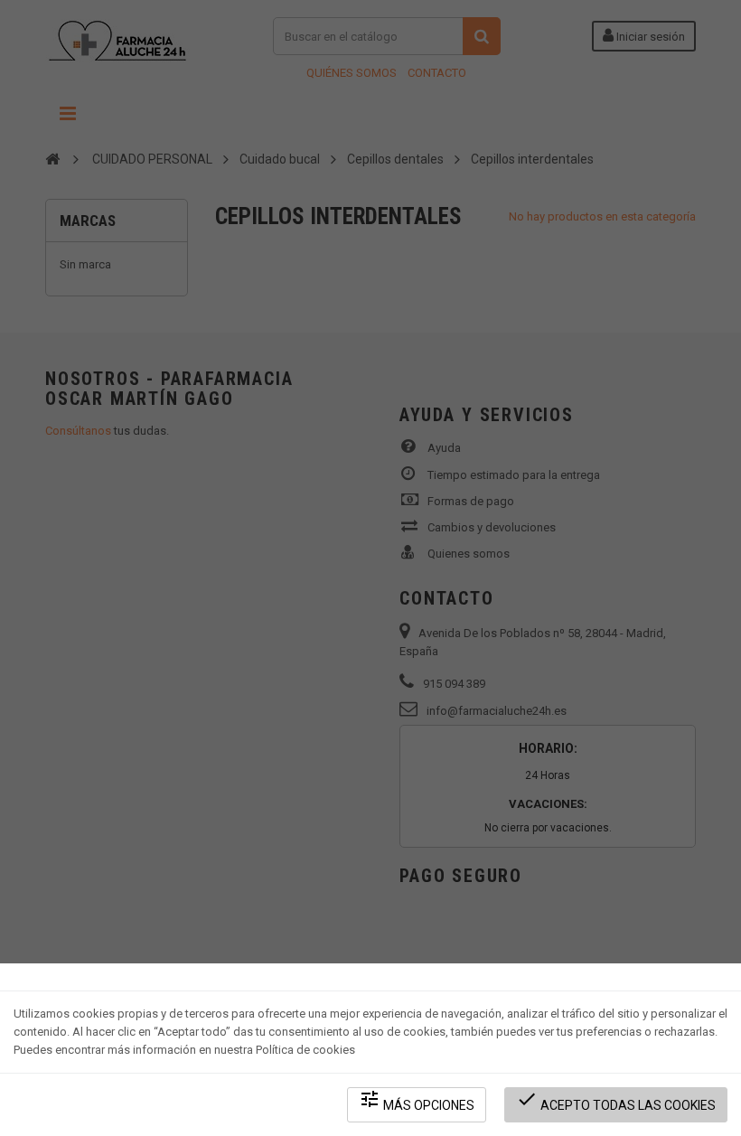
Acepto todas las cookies (616, 1100)
